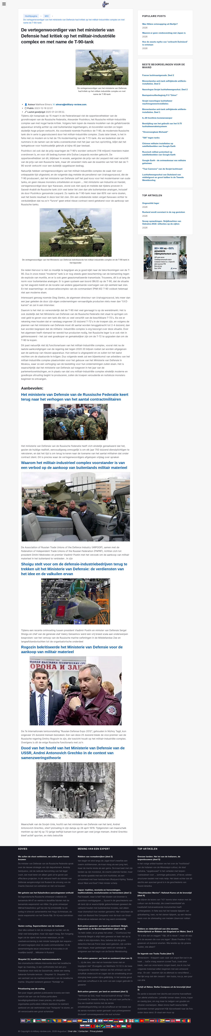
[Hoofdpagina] (105, 4)
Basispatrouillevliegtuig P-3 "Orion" (159, 95)
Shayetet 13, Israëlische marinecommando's (39, 959)
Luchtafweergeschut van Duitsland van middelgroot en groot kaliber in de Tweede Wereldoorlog (163, 177)
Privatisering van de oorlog (31, 988)
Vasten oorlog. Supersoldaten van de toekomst (41, 926)
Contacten (83, 1031)
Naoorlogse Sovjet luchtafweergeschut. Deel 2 (165, 89)
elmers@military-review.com (71, 104)
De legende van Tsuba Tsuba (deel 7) (156, 953)
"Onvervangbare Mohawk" (155, 132)
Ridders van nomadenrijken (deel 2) (95, 856)
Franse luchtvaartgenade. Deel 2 (158, 75)
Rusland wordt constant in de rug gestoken (163, 212)
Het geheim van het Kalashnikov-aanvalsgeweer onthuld (45, 893)
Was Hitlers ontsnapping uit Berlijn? (160, 24)
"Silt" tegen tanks (151, 138)
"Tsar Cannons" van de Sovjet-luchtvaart (162, 169)
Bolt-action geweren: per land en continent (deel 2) (103, 991)
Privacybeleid (96, 1031)
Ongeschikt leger (150, 203)
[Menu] (4, 3)
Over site (72, 1031)
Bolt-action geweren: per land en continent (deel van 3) (105, 958)
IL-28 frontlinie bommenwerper (157, 118)
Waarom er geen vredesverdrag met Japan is (164, 33)
